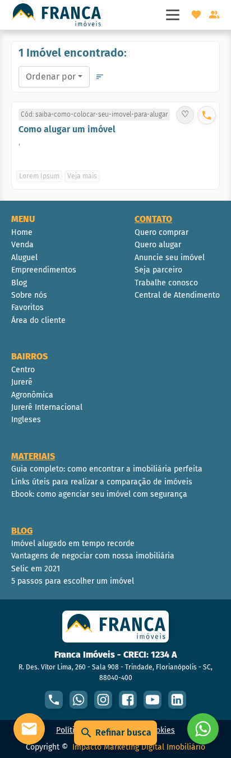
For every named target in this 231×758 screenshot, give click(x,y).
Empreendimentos (43, 270)
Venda (22, 244)
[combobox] (54, 76)
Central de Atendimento (177, 295)
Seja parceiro (158, 270)
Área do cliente (38, 320)
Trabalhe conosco (166, 283)
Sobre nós (29, 295)
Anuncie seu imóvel (170, 257)
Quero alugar (158, 244)
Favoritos (27, 307)
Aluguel (24, 257)
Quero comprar (161, 232)
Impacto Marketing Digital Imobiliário (138, 747)
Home (22, 232)
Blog (19, 283)
